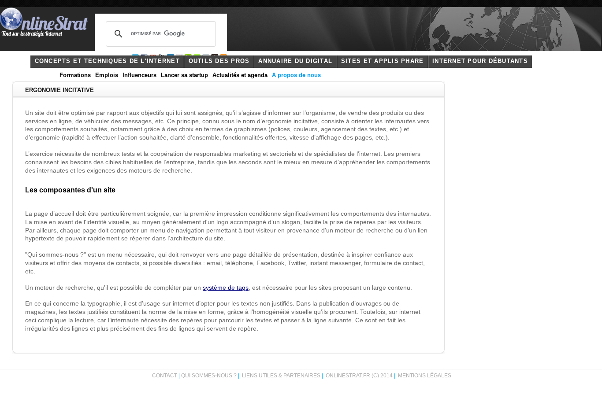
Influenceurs (139, 75)
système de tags (226, 287)
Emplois (106, 75)
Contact (164, 375)
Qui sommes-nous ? (209, 375)
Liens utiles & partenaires (281, 375)
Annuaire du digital (295, 61)
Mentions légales (424, 375)
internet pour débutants (480, 61)
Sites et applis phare (382, 61)
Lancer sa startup (184, 75)
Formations (75, 75)
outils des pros (219, 61)
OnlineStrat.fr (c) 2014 (359, 375)
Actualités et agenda (240, 75)
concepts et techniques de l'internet (107, 61)
